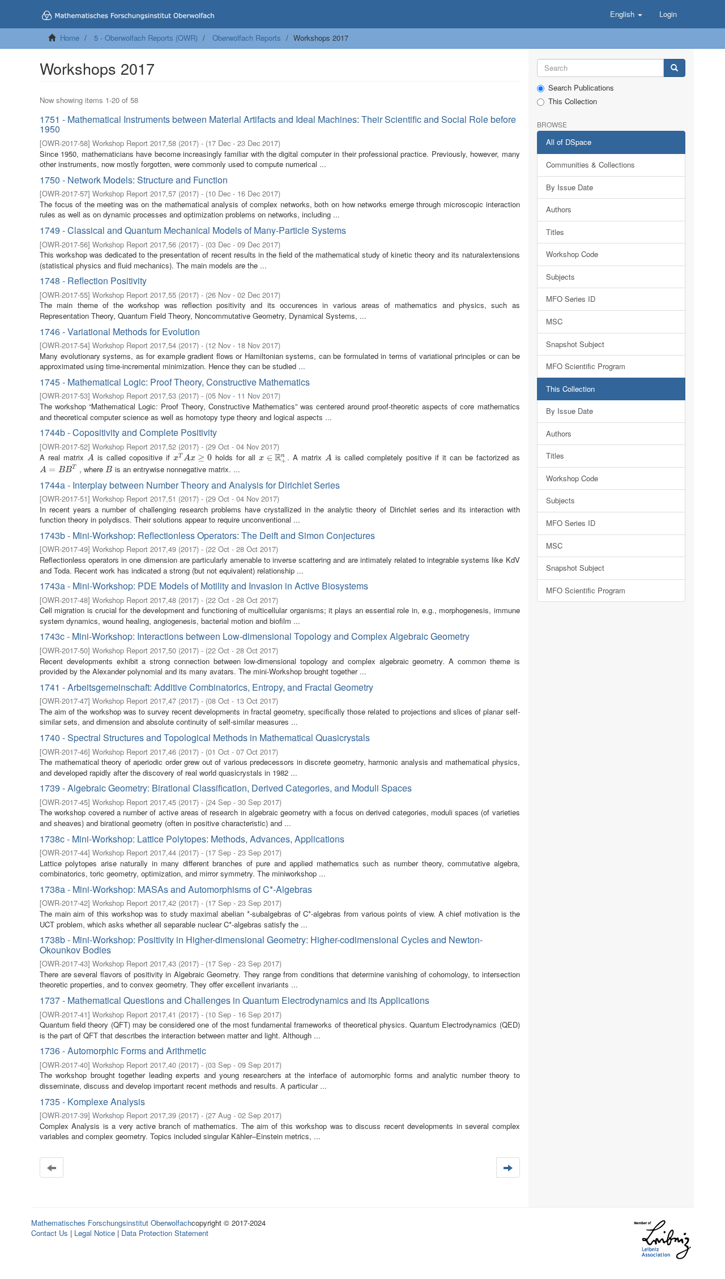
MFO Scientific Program (585, 366)
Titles (555, 231)
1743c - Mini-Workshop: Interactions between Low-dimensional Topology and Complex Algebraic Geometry (255, 636)
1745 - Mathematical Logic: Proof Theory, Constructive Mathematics (175, 381)
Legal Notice (94, 1232)
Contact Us (49, 1232)
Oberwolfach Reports (246, 37)
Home (69, 37)
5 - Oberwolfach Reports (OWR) (146, 37)
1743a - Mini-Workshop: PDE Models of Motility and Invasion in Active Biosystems (204, 585)
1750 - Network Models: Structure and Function (134, 179)
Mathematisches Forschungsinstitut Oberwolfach (111, 1222)
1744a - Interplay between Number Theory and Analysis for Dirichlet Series (190, 484)
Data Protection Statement (164, 1232)
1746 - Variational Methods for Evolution (120, 331)
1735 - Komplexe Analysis (92, 1101)
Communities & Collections (590, 164)
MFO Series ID (570, 298)
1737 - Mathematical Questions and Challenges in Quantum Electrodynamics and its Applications (234, 1000)
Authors (559, 209)
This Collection (572, 101)
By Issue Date (569, 187)
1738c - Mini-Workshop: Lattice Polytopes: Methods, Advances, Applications (192, 838)
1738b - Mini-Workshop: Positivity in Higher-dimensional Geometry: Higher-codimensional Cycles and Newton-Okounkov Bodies (261, 944)
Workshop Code (572, 254)
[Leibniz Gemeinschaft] (662, 1239)
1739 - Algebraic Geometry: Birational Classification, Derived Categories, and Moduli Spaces (226, 787)
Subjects (560, 276)
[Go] (674, 68)
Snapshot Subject (575, 344)
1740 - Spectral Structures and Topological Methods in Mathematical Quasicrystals (205, 737)
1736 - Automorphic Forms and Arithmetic (123, 1050)
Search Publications (581, 88)
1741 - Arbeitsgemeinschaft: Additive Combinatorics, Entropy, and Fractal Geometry (206, 687)
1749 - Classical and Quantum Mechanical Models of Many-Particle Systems (193, 230)
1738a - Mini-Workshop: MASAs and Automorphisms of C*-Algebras (176, 889)
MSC (554, 321)
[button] (626, 14)
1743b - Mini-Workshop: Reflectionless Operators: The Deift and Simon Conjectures (207, 535)
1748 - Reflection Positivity (93, 280)
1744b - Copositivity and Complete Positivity (128, 432)
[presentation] (90, 457)
